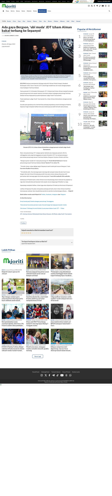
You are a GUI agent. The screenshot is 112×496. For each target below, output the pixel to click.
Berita (12, 11)
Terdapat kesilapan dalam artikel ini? (34, 241)
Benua (18, 11)
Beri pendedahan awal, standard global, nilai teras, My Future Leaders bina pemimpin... (13, 323)
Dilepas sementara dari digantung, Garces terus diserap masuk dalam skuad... (61, 348)
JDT (21, 214)
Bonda (9, 21)
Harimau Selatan (27, 214)
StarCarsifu (41, 1)
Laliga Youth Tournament (65, 214)
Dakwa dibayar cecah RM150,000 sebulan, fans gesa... (89, 78)
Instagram (55, 194)
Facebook (48, 194)
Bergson (49, 214)
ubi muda (54, 214)
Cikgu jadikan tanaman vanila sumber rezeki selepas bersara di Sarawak (61, 298)
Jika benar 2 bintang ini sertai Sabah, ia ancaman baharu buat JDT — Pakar (42, 208)
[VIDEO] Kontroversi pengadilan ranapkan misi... (90, 68)
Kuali (59, 1)
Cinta (14, 21)
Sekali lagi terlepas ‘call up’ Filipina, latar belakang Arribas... (90, 107)
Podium (56, 21)
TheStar (8, 1)
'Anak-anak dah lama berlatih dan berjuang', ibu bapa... (90, 117)
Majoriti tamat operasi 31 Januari (11, 273)
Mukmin (29, 11)
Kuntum (64, 1)
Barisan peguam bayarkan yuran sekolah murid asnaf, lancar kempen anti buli (37, 273)
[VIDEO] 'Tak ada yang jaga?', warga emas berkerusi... (89, 126)
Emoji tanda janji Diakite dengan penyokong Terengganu (37, 201)
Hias (24, 21)
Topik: (22, 218)
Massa (35, 21)
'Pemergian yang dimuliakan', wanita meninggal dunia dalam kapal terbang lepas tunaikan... (61, 273)
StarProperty (28, 1)
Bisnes (50, 21)
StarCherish (35, 1)
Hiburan (62, 21)
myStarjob (54, 1)
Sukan (23, 11)
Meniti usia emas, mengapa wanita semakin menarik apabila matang (37, 348)
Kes (45, 21)
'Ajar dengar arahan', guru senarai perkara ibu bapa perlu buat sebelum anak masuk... (12, 298)
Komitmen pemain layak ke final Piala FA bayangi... (89, 58)
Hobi (68, 21)
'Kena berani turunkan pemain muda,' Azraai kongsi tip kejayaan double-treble (43, 205)
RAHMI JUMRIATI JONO (12, 35)
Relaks (35, 11)
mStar (21, 1)
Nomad (78, 21)
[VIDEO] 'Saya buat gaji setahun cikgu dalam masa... (89, 97)
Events (13, 1)
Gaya (19, 21)
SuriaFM (69, 1)
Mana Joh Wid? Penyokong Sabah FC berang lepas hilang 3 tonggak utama (37, 323)
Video (49, 11)
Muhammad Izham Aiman (39, 214)
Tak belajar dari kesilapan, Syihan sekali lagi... (88, 87)
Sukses (29, 21)
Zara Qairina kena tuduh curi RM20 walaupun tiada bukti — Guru (61, 323)
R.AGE (17, 1)
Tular (40, 21)
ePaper (3, 1)
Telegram (63, 194)
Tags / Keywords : (25, 211)
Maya (7, 11)
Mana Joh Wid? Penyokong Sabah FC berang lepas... (89, 39)
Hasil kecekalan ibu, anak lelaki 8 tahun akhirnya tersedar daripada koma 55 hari (37, 298)
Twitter (43, 194)
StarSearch (48, 1)
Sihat (72, 21)
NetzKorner (42, 11)
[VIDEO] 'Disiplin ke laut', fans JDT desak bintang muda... (90, 48)
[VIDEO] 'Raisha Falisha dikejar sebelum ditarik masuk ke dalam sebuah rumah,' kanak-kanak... (13, 348)
